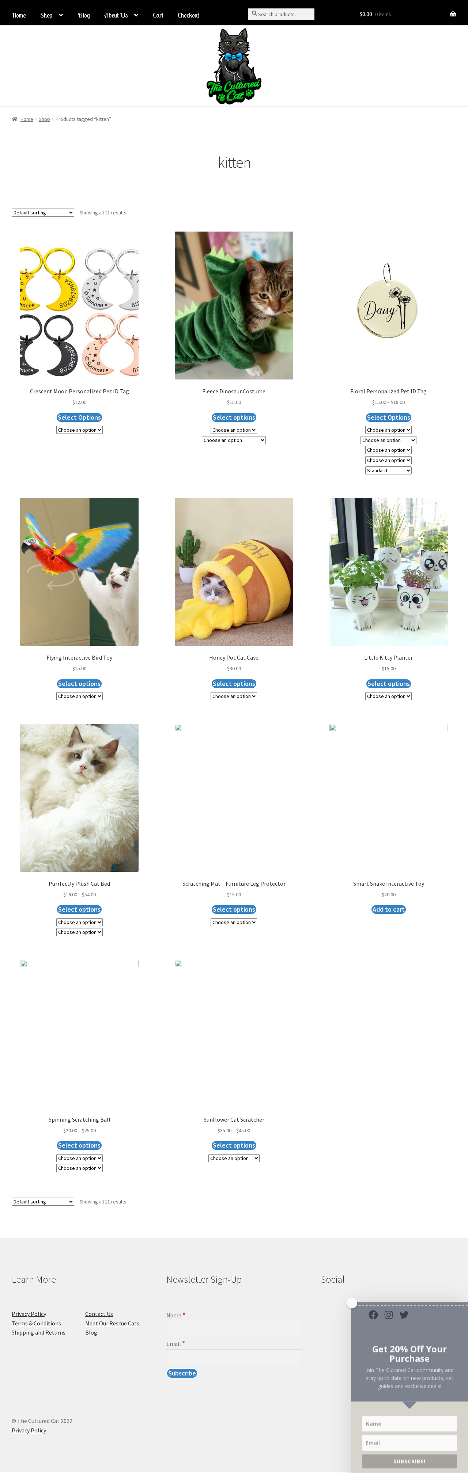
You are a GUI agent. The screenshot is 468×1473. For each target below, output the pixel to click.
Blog (84, 15)
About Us (116, 15)
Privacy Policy (29, 1313)
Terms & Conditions (36, 1323)
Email (175, 1343)
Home (19, 15)
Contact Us (99, 1313)
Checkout (188, 15)
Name (176, 1315)
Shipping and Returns (38, 1332)
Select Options (79, 417)
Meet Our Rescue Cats (112, 1323)
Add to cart (389, 909)
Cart (158, 15)
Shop (46, 15)
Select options (234, 417)
